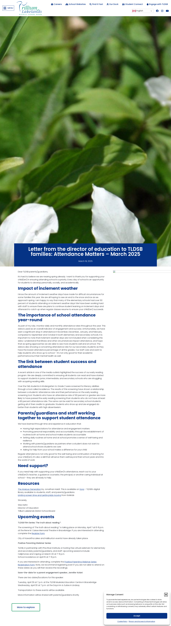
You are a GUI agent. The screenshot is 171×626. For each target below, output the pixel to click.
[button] (166, 594)
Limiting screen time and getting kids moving (39, 495)
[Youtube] (167, 10)
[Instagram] (162, 10)
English (139, 10)
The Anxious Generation (29, 489)
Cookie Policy (122, 621)
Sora (82, 489)
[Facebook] (157, 10)
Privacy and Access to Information (142, 621)
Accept (136, 615)
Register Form (38, 533)
